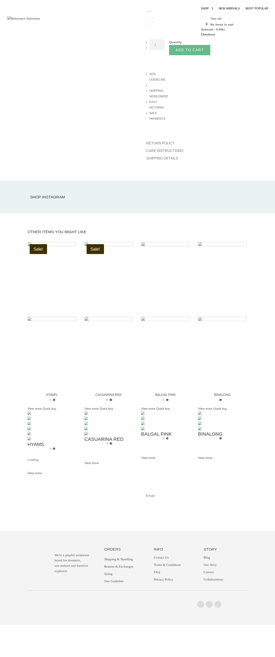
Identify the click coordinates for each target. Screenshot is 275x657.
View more (35, 473)
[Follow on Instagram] (200, 604)
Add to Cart (190, 50)
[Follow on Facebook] (209, 604)
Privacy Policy (163, 579)
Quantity (175, 42)
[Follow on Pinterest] (217, 604)
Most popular (257, 8)
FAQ (157, 572)
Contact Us (161, 557)
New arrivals (229, 8)
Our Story (210, 565)
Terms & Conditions (167, 565)
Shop (205, 8)
